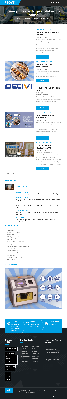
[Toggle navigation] (62, 3)
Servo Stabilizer (10, 353)
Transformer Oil (12, 251)
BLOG (52, 390)
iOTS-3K (8, 373)
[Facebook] (51, 2)
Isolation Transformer (35, 352)
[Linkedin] (54, 2)
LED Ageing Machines (35, 362)
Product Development (52, 352)
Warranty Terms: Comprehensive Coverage (29, 188)
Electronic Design (51, 349)
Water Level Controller (35, 357)
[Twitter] (56, 2)
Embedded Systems (13, 232)
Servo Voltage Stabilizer (25, 347)
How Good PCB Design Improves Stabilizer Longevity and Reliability (37, 194)
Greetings (10, 235)
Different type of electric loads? (47, 33)
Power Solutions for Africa (15, 241)
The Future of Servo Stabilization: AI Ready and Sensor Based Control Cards (37, 206)
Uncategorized (12, 255)
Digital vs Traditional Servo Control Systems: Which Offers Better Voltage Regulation (36, 220)
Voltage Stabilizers (13, 258)
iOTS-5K (8, 379)
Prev (8, 174)
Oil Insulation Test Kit (11, 349)
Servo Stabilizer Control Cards (17, 246)
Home (19, 19)
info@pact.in (52, 324)
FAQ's (55, 390)
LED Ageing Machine (13, 237)
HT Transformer (10, 369)
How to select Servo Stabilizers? (45, 116)
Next (13, 174)
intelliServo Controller (9, 362)
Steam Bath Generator (24, 362)
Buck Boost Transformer (24, 352)
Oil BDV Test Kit (25, 356)
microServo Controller (9, 357)
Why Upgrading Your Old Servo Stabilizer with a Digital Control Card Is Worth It (38, 200)
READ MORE (42, 57)
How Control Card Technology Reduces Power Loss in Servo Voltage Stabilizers (37, 213)
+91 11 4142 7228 (34, 324)
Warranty (10, 260)
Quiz (8, 244)
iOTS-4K (8, 376)
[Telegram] (59, 2)
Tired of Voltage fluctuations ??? (43, 146)
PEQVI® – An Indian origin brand (48, 89)
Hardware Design (51, 356)
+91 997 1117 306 (34, 326)
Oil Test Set (11, 239)
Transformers (11, 253)
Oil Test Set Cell (10, 366)
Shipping (10, 248)
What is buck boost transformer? (45, 65)
